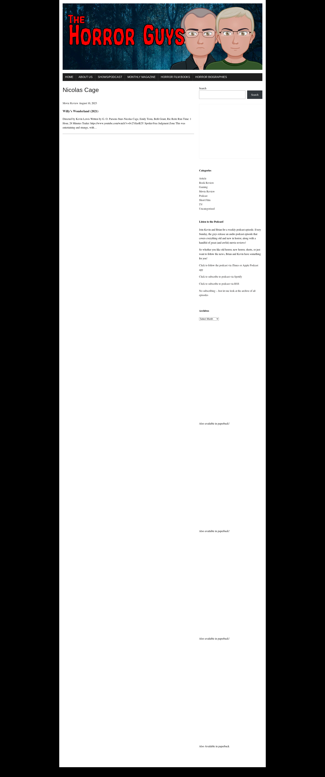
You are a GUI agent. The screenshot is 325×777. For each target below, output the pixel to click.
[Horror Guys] (162, 36)
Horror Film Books (175, 77)
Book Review (206, 182)
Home (69, 77)
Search (202, 88)
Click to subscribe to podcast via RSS (219, 283)
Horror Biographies (211, 77)
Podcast (203, 195)
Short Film (204, 200)
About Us (86, 77)
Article (202, 178)
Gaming (203, 187)
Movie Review (70, 103)
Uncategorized (207, 208)
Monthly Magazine (141, 77)
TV (201, 204)
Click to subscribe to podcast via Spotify (220, 276)
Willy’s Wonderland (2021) (80, 111)
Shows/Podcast (110, 77)
